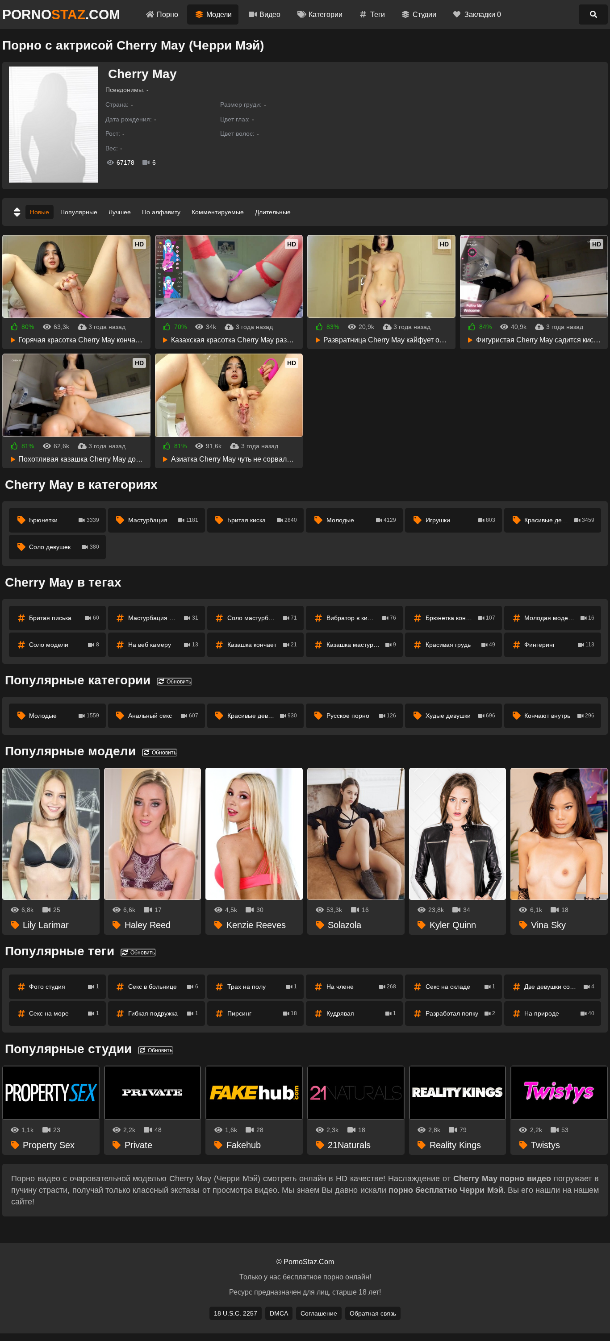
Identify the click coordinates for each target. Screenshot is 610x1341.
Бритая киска (262, 520)
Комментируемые (218, 212)
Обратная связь (373, 1313)
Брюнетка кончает (461, 617)
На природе (559, 1013)
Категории (326, 14)
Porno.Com (61, 14)
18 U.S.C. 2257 (235, 1313)
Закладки (482, 14)
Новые (39, 212)
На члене (361, 986)
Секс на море (64, 1013)
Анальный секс (163, 715)
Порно (167, 14)
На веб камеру (163, 644)
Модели (219, 14)
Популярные (78, 212)
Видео (269, 14)
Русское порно (361, 715)
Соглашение (319, 1313)
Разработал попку (461, 1013)
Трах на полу (262, 986)
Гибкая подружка (163, 1013)
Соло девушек (64, 546)
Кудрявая (361, 1013)
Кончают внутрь (559, 715)
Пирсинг (262, 1013)
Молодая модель (559, 617)
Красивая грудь (461, 644)
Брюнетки (64, 520)
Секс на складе (461, 986)
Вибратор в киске (361, 617)
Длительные (273, 212)
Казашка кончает (262, 644)
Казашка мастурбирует (361, 644)
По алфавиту (161, 212)
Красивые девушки (559, 520)
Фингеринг (559, 644)
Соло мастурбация (262, 617)
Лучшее (120, 212)
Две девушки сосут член (559, 986)
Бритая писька (64, 617)
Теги (377, 14)
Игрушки (461, 520)
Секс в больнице (163, 986)
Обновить (178, 682)
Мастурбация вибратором (166, 617)
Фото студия (64, 986)
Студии (424, 14)
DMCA (279, 1313)
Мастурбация (163, 520)
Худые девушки (461, 715)
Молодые (361, 520)
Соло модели (64, 644)
